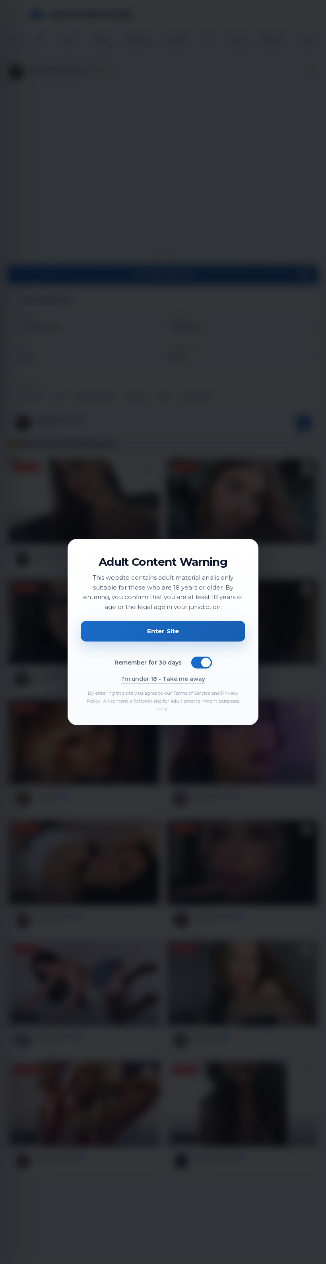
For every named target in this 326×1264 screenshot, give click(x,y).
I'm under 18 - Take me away (163, 678)
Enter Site (163, 631)
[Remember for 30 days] (201, 662)
